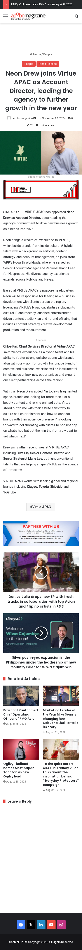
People (47, 54)
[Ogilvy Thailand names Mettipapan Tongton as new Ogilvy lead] (21, 749)
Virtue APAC (41, 507)
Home (37, 54)
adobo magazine (22, 118)
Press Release (48, 63)
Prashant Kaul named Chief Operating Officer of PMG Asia (20, 714)
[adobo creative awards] (41, 189)
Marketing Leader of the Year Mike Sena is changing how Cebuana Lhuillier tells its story (60, 718)
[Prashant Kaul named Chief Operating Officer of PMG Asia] (21, 696)
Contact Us (16, 942)
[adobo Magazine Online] (28, 16)
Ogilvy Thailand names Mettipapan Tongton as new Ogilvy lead (18, 770)
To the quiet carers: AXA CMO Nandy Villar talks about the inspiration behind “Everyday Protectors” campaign (61, 774)
